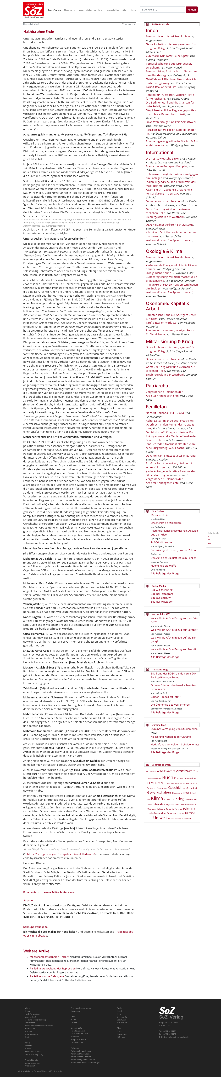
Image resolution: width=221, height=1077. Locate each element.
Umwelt (160, 817)
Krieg (180, 798)
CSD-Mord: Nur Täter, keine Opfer (167, 56)
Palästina (161, 808)
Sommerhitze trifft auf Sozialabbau (168, 36)
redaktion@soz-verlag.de (177, 1037)
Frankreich (151, 788)
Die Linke (165, 783)
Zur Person (122, 1022)
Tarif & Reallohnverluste (161, 87)
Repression (30, 1028)
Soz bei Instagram (162, 593)
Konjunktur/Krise (78, 1039)
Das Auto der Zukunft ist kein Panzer (173, 557)
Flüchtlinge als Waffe (163, 565)
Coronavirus (190, 778)
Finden (192, 9)
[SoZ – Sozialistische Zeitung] (33, 10)
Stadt (27, 1037)
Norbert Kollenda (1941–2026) (165, 413)
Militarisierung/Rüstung (35, 1019)
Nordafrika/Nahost (31, 24)
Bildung (28, 1011)
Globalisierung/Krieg (34, 1054)
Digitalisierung (176, 783)
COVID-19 (153, 783)
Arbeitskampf (166, 771)
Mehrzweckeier (160, 515)
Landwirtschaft (191, 799)
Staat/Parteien (31, 1034)
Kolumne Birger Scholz (81, 1050)
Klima (157, 798)
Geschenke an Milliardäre (166, 522)
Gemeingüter (77, 1027)
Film (195, 783)
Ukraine (190, 813)
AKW (73, 1016)
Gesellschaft (30, 1016)
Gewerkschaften (159, 792)
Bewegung (75, 1011)
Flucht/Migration (32, 1014)
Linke (149, 804)
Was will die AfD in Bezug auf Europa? (174, 629)
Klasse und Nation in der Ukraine (171, 736)
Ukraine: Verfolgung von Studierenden (174, 729)
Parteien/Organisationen (82, 1008)
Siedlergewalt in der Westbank (165, 217)
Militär (177, 804)
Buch (167, 777)
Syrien (181, 813)
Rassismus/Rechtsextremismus (39, 1025)
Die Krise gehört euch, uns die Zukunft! (174, 550)
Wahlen (178, 818)
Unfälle (74, 1022)
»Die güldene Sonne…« (160, 273)
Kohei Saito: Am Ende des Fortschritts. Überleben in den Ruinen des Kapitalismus (170, 424)
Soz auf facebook (162, 590)
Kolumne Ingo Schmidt (81, 1056)
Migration (170, 805)
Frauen (160, 788)
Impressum (122, 1034)
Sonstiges (121, 1019)
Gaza (165, 788)
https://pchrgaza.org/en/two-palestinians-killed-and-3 (61, 854)
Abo (119, 1028)
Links (119, 1031)
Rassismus (172, 813)
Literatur (159, 804)
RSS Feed (121, 1037)
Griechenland (177, 793)
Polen (186, 808)
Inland (27, 1008)
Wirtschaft (186, 818)
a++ (209, 543)
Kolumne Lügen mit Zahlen (83, 1059)
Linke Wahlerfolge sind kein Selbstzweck (171, 122)
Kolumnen (75, 1048)
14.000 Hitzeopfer (162, 542)
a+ (209, 539)
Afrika (27, 1042)
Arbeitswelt (185, 770)
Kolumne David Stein (80, 1053)
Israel (186, 792)
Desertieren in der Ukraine (163, 201)
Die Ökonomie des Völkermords (170, 704)
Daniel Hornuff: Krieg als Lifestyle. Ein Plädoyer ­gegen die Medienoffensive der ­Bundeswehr (171, 436)
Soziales (28, 1031)
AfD (147, 771)
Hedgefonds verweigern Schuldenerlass (175, 744)
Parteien (178, 808)
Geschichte (177, 787)
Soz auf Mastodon (162, 601)
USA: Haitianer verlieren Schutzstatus (169, 224)
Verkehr (171, 818)
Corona (178, 778)
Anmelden (58, 1071)
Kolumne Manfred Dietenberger (85, 1062)
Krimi (119, 1011)
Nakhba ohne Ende (38, 31)
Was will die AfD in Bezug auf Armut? (173, 649)
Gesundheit (192, 788)
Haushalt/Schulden (79, 1033)
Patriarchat (30, 1022)
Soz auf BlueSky (161, 597)
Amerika (153, 771)
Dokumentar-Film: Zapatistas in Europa (171, 455)
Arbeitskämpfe (31, 1060)
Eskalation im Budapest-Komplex (167, 166)
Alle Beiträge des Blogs (165, 573)
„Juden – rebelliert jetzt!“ (166, 696)
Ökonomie (151, 809)
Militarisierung (189, 804)
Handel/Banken (78, 1030)
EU (184, 783)
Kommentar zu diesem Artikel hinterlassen (49, 892)
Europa (189, 783)
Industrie (75, 1036)
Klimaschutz (169, 799)
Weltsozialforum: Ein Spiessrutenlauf (169, 240)
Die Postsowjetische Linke (162, 158)
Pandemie (170, 809)
